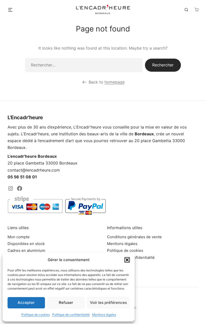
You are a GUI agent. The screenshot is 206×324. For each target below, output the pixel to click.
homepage (115, 82)
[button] (127, 259)
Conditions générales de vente (134, 236)
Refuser (66, 302)
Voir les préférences (108, 302)
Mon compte (19, 236)
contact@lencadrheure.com (34, 170)
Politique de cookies (35, 314)
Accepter (26, 302)
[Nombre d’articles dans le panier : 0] (196, 10)
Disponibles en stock (26, 243)
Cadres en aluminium (26, 250)
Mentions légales (104, 314)
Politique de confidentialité (71, 314)
